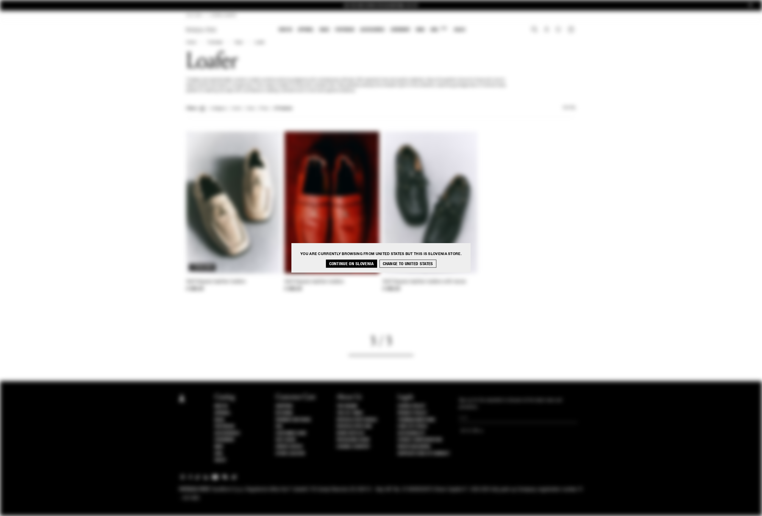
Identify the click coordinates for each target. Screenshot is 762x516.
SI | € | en (194, 15)
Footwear (344, 29)
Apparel (306, 29)
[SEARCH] (534, 30)
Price (264, 108)
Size (250, 108)
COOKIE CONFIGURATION (420, 440)
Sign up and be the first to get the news (381, 5)
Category (218, 108)
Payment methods (293, 420)
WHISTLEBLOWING (414, 447)
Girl (438, 29)
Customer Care (291, 433)
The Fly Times (350, 413)
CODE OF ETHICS (412, 426)
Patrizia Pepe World (357, 420)
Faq (279, 426)
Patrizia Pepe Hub (354, 426)
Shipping (284, 406)
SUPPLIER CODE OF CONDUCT (424, 453)
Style (239, 42)
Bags (324, 29)
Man (420, 29)
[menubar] (372, 30)
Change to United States (408, 264)
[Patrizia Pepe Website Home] (201, 30)
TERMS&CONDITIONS (416, 420)
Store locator (290, 453)
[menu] (372, 30)
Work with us (350, 433)
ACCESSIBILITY (411, 433)
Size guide (286, 440)
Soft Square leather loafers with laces (424, 281)
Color (236, 108)
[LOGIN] (547, 30)
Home (191, 42)
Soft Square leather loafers (216, 281)
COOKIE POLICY (411, 406)
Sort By (569, 108)
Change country (353, 447)
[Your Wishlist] (559, 31)
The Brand (347, 406)
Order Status (289, 447)
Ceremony (400, 29)
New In (285, 29)
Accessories (372, 29)
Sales (459, 29)
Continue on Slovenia (351, 264)
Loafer (259, 42)
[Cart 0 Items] (572, 30)
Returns (284, 413)
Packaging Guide (353, 440)
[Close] (750, 5)
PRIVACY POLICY (412, 413)
